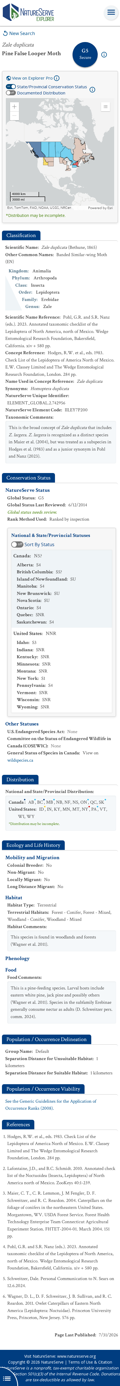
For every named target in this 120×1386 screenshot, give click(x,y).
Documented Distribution (41, 93)
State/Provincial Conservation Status (52, 86)
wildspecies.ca (20, 760)
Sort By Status (39, 544)
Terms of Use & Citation (90, 1362)
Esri (110, 208)
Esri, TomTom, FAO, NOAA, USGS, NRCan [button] (39, 208)
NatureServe (52, 1362)
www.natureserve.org (76, 1356)
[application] (60, 154)
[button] (14, 106)
